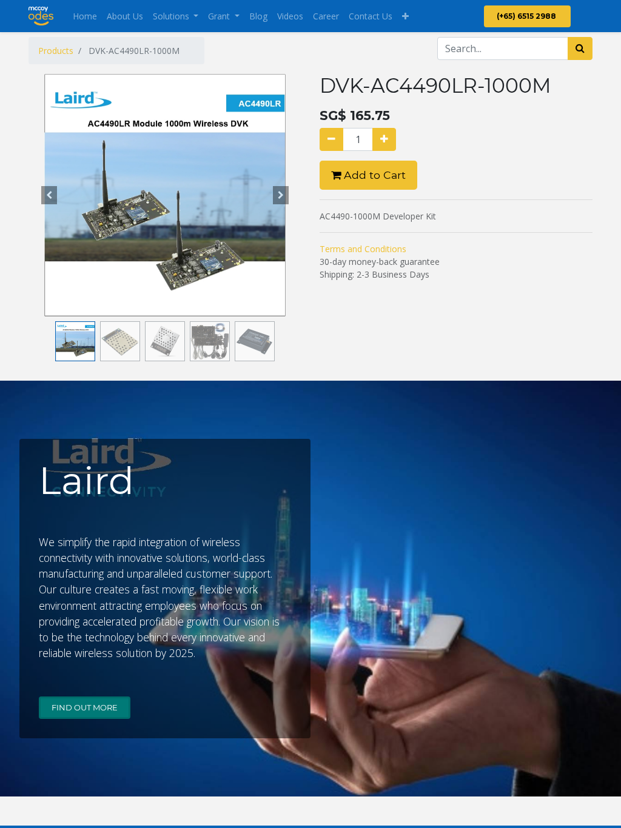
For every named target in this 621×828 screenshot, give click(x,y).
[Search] (580, 48)
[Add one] (384, 139)
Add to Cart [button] (373, 175)
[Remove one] (331, 139)
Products (55, 50)
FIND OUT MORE (85, 707)
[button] (405, 16)
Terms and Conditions (363, 249)
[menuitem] (85, 16)
